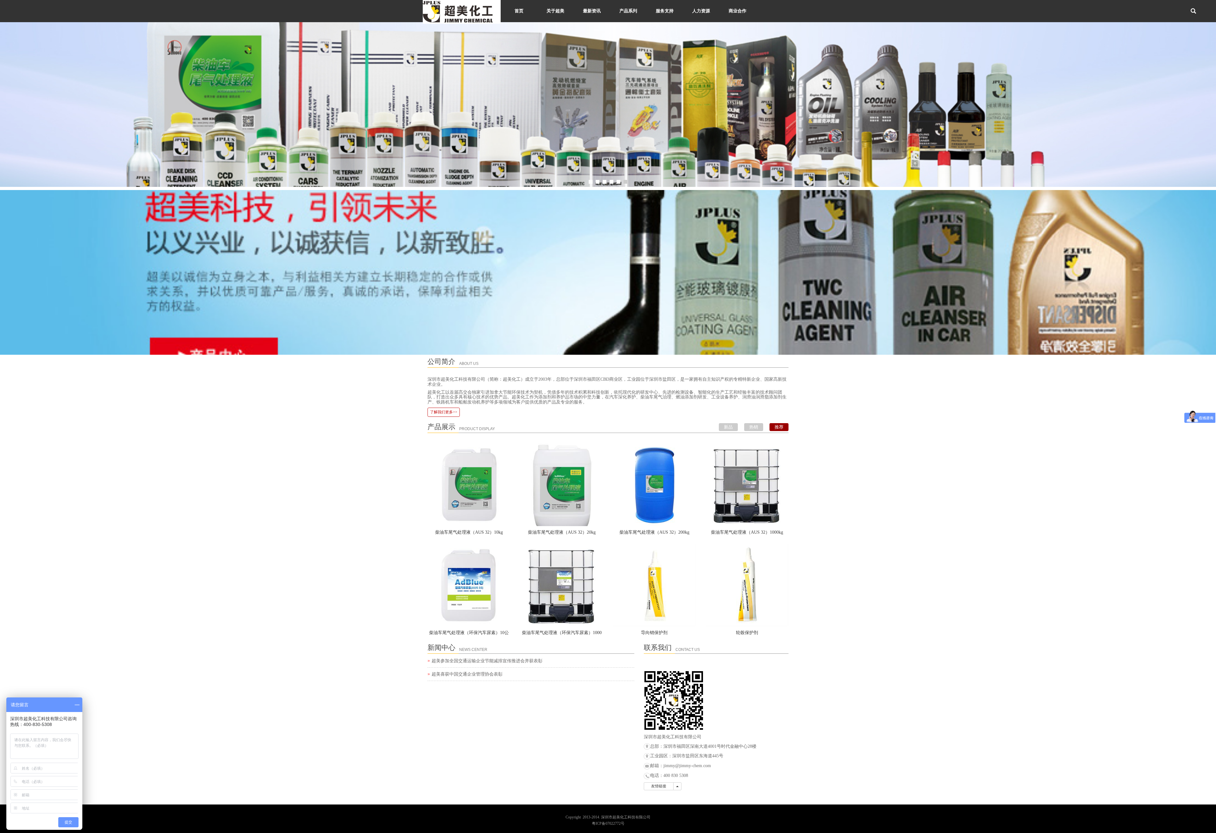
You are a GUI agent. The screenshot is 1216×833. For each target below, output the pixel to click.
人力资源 (701, 11)
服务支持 (665, 11)
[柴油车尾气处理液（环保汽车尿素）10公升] (469, 585)
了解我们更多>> (443, 412)
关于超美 (555, 11)
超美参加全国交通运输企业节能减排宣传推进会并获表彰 (487, 660)
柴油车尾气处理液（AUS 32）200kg (654, 532)
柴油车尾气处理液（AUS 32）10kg (469, 532)
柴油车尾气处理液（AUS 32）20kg (562, 532)
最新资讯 (592, 11)
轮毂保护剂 (747, 632)
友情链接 (658, 786)
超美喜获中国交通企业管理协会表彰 (467, 674)
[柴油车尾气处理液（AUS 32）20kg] (562, 484)
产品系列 (628, 11)
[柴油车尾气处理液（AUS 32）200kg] (654, 484)
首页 (519, 11)
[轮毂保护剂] (747, 585)
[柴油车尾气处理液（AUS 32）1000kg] (747, 484)
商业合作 (737, 11)
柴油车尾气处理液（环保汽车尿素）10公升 (469, 634)
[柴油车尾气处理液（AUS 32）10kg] (469, 484)
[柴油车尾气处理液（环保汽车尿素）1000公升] (562, 585)
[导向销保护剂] (654, 585)
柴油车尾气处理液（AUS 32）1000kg (747, 532)
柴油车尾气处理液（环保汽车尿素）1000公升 (562, 634)
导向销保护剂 (654, 632)
